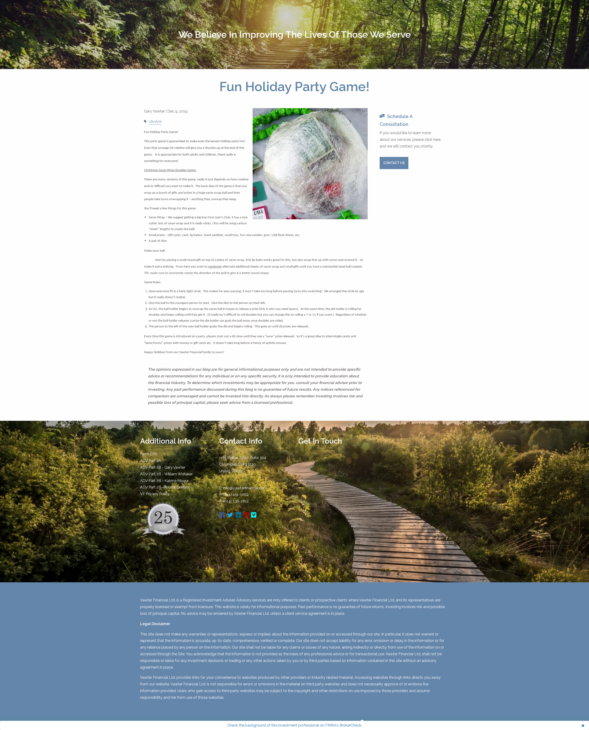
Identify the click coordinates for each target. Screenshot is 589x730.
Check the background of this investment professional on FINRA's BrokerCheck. (294, 725)
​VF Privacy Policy (155, 494)
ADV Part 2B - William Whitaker (166, 474)
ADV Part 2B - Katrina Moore (164, 481)
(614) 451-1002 (235, 494)
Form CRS (148, 454)
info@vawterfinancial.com (245, 488)
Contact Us (394, 163)
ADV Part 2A (150, 461)
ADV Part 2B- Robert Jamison (165, 487)
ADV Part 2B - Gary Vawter (162, 467)
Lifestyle (155, 121)
